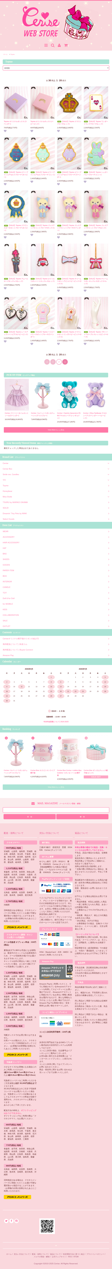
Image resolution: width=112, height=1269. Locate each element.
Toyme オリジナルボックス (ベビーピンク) (41, 123)
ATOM (76, 1257)
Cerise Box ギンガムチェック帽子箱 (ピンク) (96, 771)
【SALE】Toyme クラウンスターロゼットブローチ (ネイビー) (16, 227)
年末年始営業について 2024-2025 (56, 722)
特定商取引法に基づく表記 (73, 1254)
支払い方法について (22, 1254)
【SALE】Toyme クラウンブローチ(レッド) (69, 123)
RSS (70, 1257)
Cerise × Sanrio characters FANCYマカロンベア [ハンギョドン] (69, 415)
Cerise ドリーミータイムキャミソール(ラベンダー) (16, 414)
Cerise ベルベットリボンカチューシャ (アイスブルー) (43, 414)
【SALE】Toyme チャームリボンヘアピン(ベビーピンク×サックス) (69, 281)
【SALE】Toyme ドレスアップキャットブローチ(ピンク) (96, 226)
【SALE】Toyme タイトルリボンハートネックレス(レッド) (42, 280)
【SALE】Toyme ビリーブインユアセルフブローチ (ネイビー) (16, 174)
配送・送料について (40, 1254)
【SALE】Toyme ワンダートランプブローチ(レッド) (96, 123)
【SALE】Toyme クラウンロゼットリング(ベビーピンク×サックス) (69, 334)
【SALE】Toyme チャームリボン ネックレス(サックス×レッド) (96, 281)
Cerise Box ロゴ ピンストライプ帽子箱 (42, 771)
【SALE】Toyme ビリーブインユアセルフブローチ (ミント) (42, 173)
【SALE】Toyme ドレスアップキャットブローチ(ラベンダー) (69, 227)
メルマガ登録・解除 (42, 1257)
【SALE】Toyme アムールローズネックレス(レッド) (16, 280)
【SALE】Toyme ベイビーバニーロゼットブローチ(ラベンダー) (42, 334)
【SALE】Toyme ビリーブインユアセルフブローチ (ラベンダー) (69, 174)
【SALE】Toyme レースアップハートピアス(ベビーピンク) (16, 333)
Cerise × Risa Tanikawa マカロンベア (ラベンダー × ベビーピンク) (95, 415)
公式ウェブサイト (59, 1257)
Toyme (13, 54)
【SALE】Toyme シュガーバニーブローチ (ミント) (96, 173)
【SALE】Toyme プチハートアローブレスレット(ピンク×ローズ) (96, 334)
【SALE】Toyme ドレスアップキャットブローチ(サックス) (42, 226)
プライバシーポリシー (95, 1254)
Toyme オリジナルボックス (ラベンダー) (15, 123)
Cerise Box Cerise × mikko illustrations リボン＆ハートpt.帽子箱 (69, 772)
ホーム (5, 54)
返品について (55, 1254)
